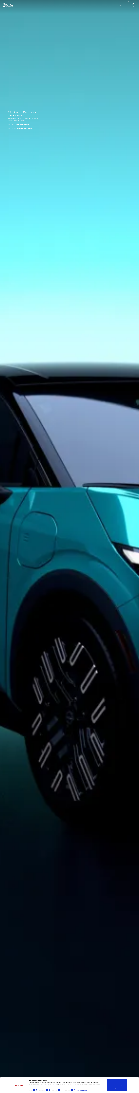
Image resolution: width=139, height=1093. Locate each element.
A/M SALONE (97, 5)
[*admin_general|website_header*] (134, 5)
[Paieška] (128, 1)
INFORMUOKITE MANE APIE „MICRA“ (20, 128)
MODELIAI (66, 5)
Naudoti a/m (118, 5)
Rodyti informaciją (82, 1090)
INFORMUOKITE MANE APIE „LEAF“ (19, 124)
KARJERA (73, 5)
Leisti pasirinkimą (117, 1084)
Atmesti (117, 1088)
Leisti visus (117, 1081)
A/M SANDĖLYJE (107, 5)
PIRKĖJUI (80, 5)
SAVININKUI (89, 5)
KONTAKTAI (127, 5)
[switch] (48, 1090)
